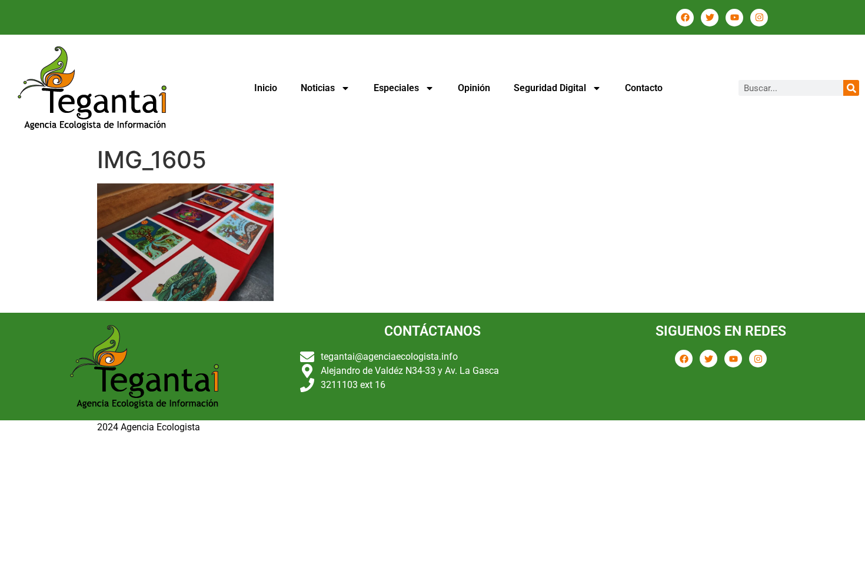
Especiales (396, 87)
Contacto (644, 87)
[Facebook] (685, 17)
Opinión (474, 87)
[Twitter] (709, 17)
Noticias (318, 87)
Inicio (265, 87)
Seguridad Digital (550, 87)
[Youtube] (734, 17)
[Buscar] (851, 88)
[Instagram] (759, 17)
